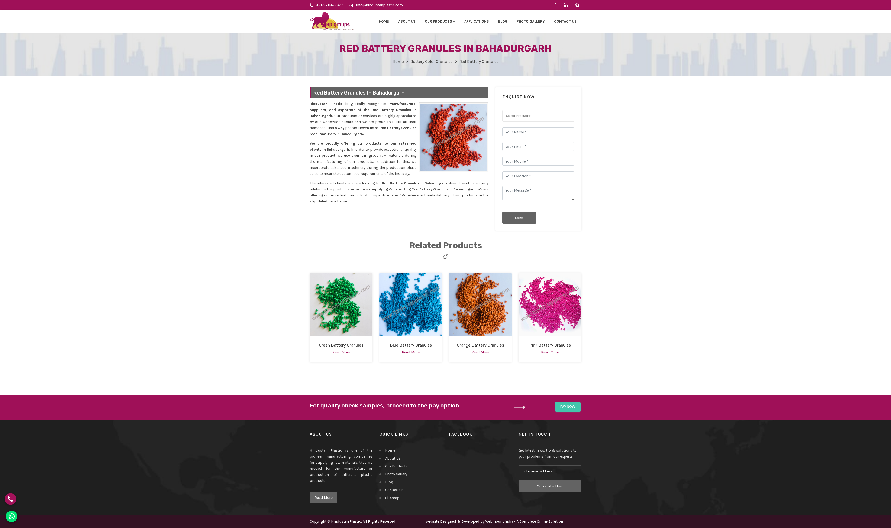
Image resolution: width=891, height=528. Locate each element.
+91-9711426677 (329, 5)
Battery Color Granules (431, 61)
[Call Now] (10, 499)
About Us (407, 21)
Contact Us (565, 21)
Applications (476, 21)
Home (384, 21)
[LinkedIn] (567, 5)
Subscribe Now (550, 486)
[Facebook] (556, 5)
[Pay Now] (568, 407)
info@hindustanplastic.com (379, 5)
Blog (502, 21)
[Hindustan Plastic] (332, 21)
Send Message (519, 219)
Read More (324, 497)
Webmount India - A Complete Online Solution (524, 521)
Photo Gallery (531, 21)
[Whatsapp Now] (11, 516)
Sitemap (392, 497)
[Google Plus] (578, 5)
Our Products (396, 466)
